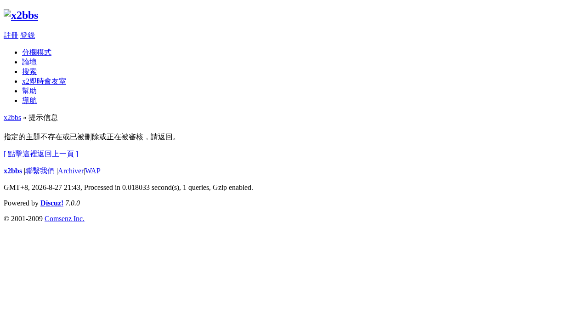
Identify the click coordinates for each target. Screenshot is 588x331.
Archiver (71, 171)
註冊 (11, 35)
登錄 (27, 35)
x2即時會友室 (44, 81)
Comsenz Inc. (65, 219)
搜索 (29, 71)
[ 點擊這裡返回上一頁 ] (41, 154)
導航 (29, 100)
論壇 (29, 62)
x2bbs (12, 117)
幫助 (29, 91)
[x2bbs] (21, 15)
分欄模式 (36, 52)
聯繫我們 (40, 171)
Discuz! (51, 203)
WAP (93, 171)
